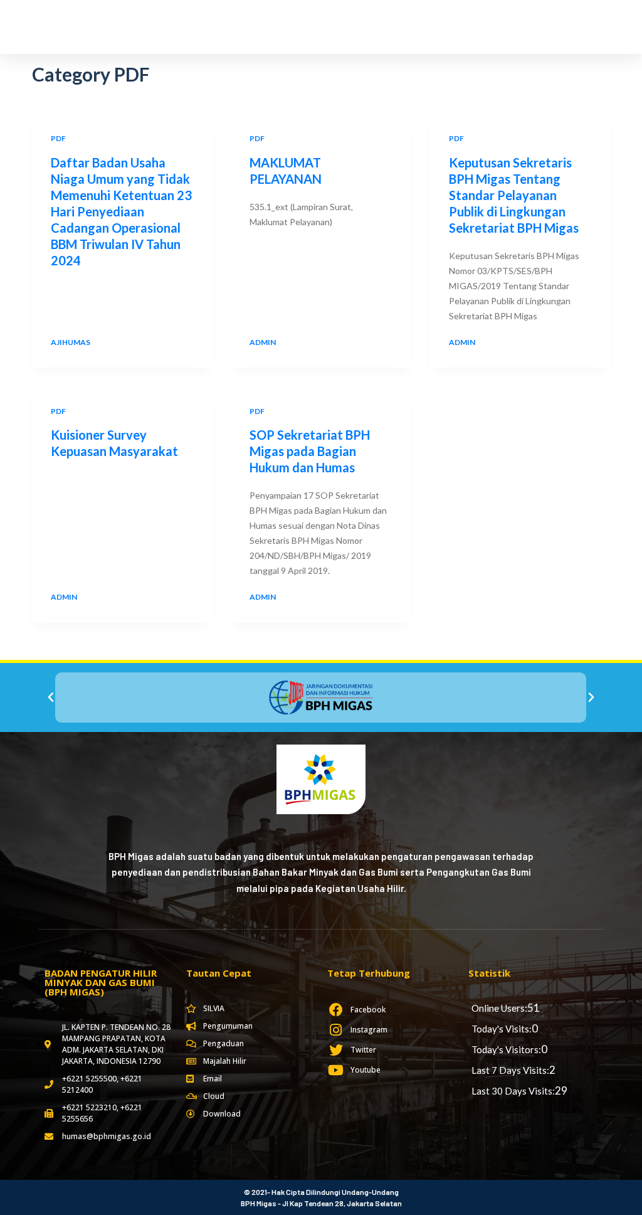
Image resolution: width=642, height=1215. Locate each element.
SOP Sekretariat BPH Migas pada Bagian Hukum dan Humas (310, 451)
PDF (58, 138)
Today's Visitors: (506, 1049)
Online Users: (499, 1008)
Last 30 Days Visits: (513, 1090)
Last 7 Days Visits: (510, 1070)
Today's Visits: (501, 1028)
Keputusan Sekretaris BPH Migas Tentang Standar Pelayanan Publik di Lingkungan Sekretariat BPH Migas (514, 195)
